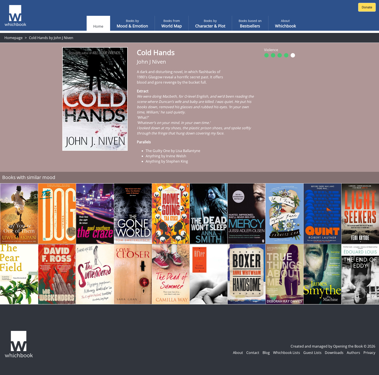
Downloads (334, 352)
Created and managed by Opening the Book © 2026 (333, 346)
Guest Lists (312, 352)
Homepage (13, 37)
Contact (252, 352)
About (238, 352)
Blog (266, 352)
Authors (353, 352)
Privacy (369, 352)
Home (98, 26)
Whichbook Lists (286, 352)
